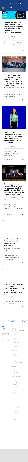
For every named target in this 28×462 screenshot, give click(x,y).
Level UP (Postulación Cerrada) (15, 394)
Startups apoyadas (15, 371)
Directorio (15, 342)
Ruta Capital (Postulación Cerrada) (15, 383)
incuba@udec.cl (17, 1)
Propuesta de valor (15, 336)
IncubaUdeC (7, 37)
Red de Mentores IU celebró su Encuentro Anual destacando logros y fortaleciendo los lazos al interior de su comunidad (13, 80)
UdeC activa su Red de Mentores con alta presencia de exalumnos (13, 242)
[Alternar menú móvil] (25, 7)
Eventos (18, 36)
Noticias (18, 248)
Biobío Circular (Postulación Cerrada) (15, 404)
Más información (8, 50)
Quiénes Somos (14, 329)
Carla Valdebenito (7, 35)
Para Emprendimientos (15, 361)
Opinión (19, 146)
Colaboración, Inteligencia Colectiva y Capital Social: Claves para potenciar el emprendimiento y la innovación (14, 137)
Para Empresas (15, 355)
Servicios (14, 350)
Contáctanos (14, 428)
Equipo (15, 346)
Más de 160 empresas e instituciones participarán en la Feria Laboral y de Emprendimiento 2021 (14, 288)
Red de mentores (14, 424)
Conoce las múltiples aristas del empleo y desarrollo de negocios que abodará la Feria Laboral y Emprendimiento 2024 (13, 27)
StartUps (14, 367)
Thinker (23, 441)
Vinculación (12, 250)
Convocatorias (14, 377)
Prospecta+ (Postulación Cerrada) (15, 413)
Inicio (13, 325)
